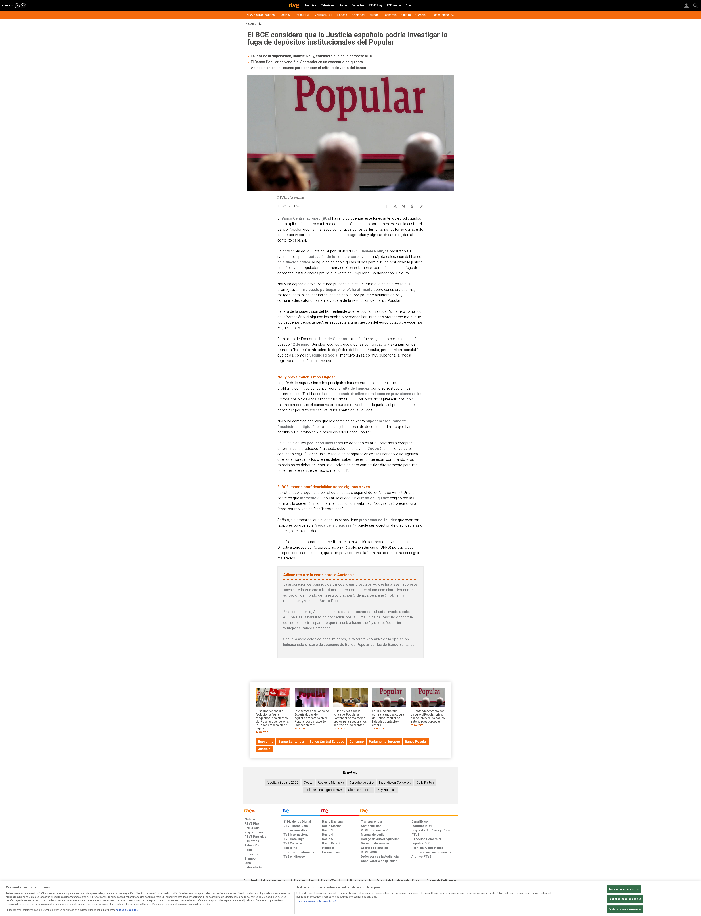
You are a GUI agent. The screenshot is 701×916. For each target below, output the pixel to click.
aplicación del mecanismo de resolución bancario (329, 224)
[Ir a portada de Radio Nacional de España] (339, 811)
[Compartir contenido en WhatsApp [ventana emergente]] (412, 205)
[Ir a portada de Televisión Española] (300, 811)
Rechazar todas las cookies (625, 899)
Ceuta (308, 782)
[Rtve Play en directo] (17, 5)
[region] (350, 898)
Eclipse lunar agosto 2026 (324, 790)
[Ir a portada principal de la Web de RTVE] (262, 810)
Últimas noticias (359, 790)
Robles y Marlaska (331, 782)
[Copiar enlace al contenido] (421, 205)
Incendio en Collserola (395, 782)
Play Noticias (386, 790)
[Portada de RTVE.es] (294, 6)
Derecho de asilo (361, 782)
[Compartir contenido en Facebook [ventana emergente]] (386, 205)
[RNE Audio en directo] (23, 5)
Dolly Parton (425, 782)
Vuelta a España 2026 (282, 782)
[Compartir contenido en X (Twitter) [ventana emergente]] (395, 205)
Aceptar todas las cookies (624, 889)
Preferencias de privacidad (625, 909)
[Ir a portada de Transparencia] (408, 811)
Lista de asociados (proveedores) (316, 901)
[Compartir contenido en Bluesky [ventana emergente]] (403, 205)
